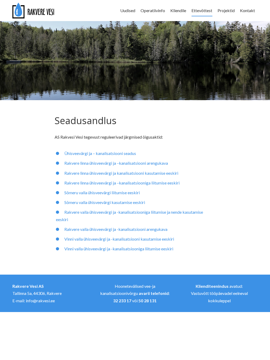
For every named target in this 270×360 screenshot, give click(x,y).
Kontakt (247, 10)
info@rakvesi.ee (40, 300)
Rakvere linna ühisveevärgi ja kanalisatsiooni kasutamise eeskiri (121, 173)
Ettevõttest (201, 10)
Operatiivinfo (153, 10)
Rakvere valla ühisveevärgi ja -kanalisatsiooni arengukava (115, 229)
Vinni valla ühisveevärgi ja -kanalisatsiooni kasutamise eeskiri (119, 238)
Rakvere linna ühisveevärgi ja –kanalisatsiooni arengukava (116, 163)
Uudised (127, 10)
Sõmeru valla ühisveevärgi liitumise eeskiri (102, 192)
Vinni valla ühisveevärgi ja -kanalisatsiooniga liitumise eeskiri (118, 248)
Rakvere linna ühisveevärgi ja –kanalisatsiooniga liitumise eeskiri (122, 182)
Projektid (226, 10)
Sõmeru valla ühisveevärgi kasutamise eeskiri (104, 202)
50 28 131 (147, 300)
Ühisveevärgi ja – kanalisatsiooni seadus (100, 153)
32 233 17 (122, 300)
